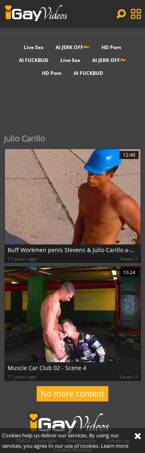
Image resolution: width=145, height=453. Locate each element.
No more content (72, 393)
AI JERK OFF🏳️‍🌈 (72, 47)
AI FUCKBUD (33, 60)
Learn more (114, 445)
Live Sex (34, 47)
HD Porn (111, 47)
